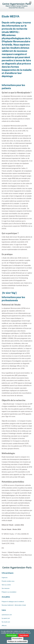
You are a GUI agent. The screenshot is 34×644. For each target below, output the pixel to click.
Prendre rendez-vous (8, 581)
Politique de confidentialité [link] (17, 641)
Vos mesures (5, 588)
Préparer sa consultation (9, 592)
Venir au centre (6, 584)
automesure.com (7, 614)
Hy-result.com (6, 622)
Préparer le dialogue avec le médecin (13, 601)
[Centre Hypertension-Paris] (16, 8)
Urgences (4, 577)
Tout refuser (23, 635)
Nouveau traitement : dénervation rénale (14, 605)
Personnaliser (17, 638)
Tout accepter (11, 635)
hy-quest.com (6, 618)
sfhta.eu (4, 625)
